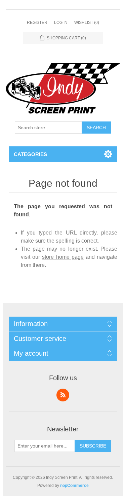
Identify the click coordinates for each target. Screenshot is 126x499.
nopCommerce (74, 485)
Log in (61, 22)
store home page (62, 257)
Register (37, 22)
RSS (62, 395)
